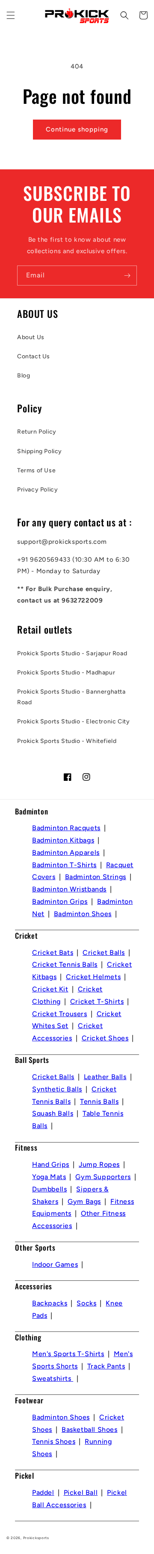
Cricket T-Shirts (97, 1001)
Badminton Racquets (66, 828)
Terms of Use (36, 470)
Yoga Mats (49, 1177)
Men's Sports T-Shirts (68, 1354)
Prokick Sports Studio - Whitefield (66, 741)
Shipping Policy (39, 451)
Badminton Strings (95, 877)
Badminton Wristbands (69, 889)
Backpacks (49, 1303)
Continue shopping (77, 129)
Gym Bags (84, 1201)
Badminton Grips (60, 901)
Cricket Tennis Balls (65, 964)
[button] (10, 15)
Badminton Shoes (83, 914)
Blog (23, 375)
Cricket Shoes (105, 1038)
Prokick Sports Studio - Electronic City (73, 721)
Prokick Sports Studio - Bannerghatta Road (71, 697)
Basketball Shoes (90, 1429)
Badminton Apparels (66, 852)
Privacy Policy (37, 489)
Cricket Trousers (59, 1014)
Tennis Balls (99, 1101)
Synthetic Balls (57, 1089)
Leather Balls (105, 1077)
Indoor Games (55, 1264)
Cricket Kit (50, 989)
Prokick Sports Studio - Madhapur (66, 672)
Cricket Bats (52, 952)
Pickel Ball (81, 1492)
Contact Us (33, 356)
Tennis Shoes (53, 1441)
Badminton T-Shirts (64, 865)
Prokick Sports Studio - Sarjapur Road (72, 653)
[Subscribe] (127, 276)
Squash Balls (52, 1113)
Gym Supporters (102, 1177)
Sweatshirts (52, 1378)
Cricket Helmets (93, 977)
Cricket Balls (104, 952)
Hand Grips (50, 1164)
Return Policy (36, 431)
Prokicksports (36, 1538)
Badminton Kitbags (63, 840)
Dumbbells (49, 1189)
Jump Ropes (99, 1164)
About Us (30, 337)
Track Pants (106, 1366)
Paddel (43, 1492)
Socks (86, 1303)
